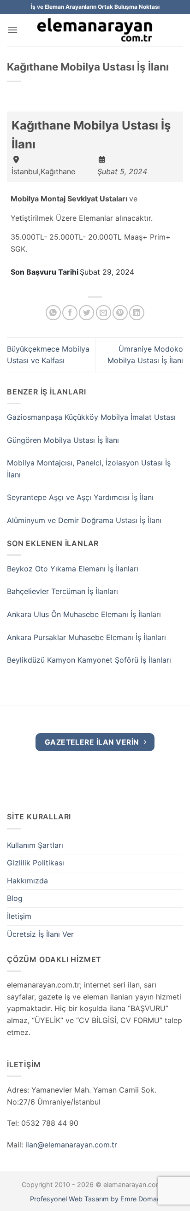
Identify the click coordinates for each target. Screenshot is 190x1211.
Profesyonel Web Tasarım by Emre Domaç (95, 1199)
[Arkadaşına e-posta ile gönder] (103, 312)
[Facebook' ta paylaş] (69, 312)
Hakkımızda (27, 880)
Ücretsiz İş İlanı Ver (40, 934)
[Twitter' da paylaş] (86, 312)
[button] (12, 29)
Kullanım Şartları (35, 845)
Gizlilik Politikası (35, 862)
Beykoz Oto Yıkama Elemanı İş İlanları (72, 568)
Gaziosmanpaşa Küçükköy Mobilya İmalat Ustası (91, 417)
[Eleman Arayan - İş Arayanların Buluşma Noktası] (95, 30)
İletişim (19, 916)
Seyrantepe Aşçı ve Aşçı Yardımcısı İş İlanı (80, 497)
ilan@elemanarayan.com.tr (71, 1144)
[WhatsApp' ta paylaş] (53, 312)
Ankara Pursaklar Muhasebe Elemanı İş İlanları (86, 637)
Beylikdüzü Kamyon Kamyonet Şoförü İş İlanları (89, 659)
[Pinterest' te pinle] (120, 312)
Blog (15, 898)
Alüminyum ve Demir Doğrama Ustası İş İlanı (84, 520)
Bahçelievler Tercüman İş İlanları (62, 591)
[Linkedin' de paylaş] (136, 312)
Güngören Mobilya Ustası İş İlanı (63, 440)
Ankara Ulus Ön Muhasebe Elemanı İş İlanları (84, 614)
